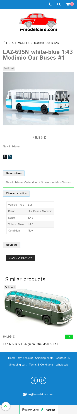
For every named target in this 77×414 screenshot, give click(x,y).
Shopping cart (18, 365)
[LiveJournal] (10, 157)
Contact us (63, 358)
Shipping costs (44, 358)
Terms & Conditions (41, 365)
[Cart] (70, 4)
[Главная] (5, 43)
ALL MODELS (21, 43)
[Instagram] (42, 380)
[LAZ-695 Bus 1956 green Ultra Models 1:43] (38, 308)
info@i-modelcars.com (40, 395)
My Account (25, 358)
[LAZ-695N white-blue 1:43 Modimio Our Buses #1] (38, 99)
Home (12, 358)
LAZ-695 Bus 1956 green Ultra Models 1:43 (30, 344)
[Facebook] (34, 380)
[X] (5, 157)
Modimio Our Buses (46, 43)
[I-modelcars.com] (38, 21)
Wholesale (62, 365)
